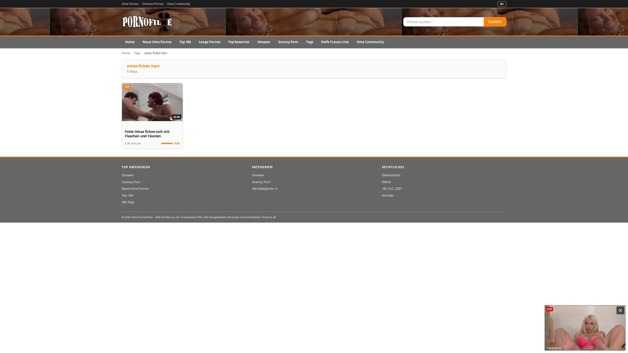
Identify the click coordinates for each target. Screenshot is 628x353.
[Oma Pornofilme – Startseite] (147, 22)
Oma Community (178, 4)
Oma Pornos (130, 4)
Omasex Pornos (153, 4)
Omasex (263, 42)
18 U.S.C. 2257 (392, 188)
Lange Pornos (209, 42)
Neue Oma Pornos (157, 42)
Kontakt (388, 195)
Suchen (495, 22)
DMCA (386, 182)
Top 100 (185, 42)
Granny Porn (288, 42)
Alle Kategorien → (265, 188)
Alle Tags (128, 202)
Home (130, 42)
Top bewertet (238, 42)
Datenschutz (391, 175)
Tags (309, 42)
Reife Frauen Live (335, 42)
